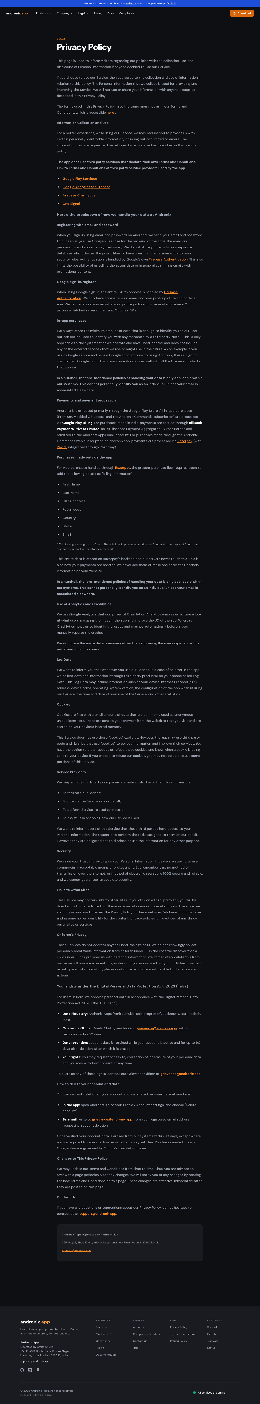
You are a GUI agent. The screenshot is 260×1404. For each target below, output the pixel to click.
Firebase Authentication (168, 259)
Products (42, 13)
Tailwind (36, 1394)
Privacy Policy (178, 1327)
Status (211, 1347)
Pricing (98, 13)
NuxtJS (47, 1394)
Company (63, 13)
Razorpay (184, 441)
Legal (81, 13)
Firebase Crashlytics (79, 195)
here (110, 112)
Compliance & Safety (146, 1334)
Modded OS (103, 1334)
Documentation (106, 1354)
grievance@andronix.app (157, 1028)
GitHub (211, 1334)
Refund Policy (178, 1341)
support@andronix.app (98, 1213)
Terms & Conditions (182, 1334)
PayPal (62, 447)
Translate (213, 1341)
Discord (212, 1327)
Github (171, 3)
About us (138, 1327)
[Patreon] (37, 1370)
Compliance (126, 13)
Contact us (140, 1341)
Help (136, 1347)
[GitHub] (22, 1370)
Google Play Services (80, 178)
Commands (103, 1341)
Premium (101, 1327)
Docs (111, 13)
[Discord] (30, 1370)
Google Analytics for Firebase (86, 187)
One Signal (71, 203)
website (130, 3)
